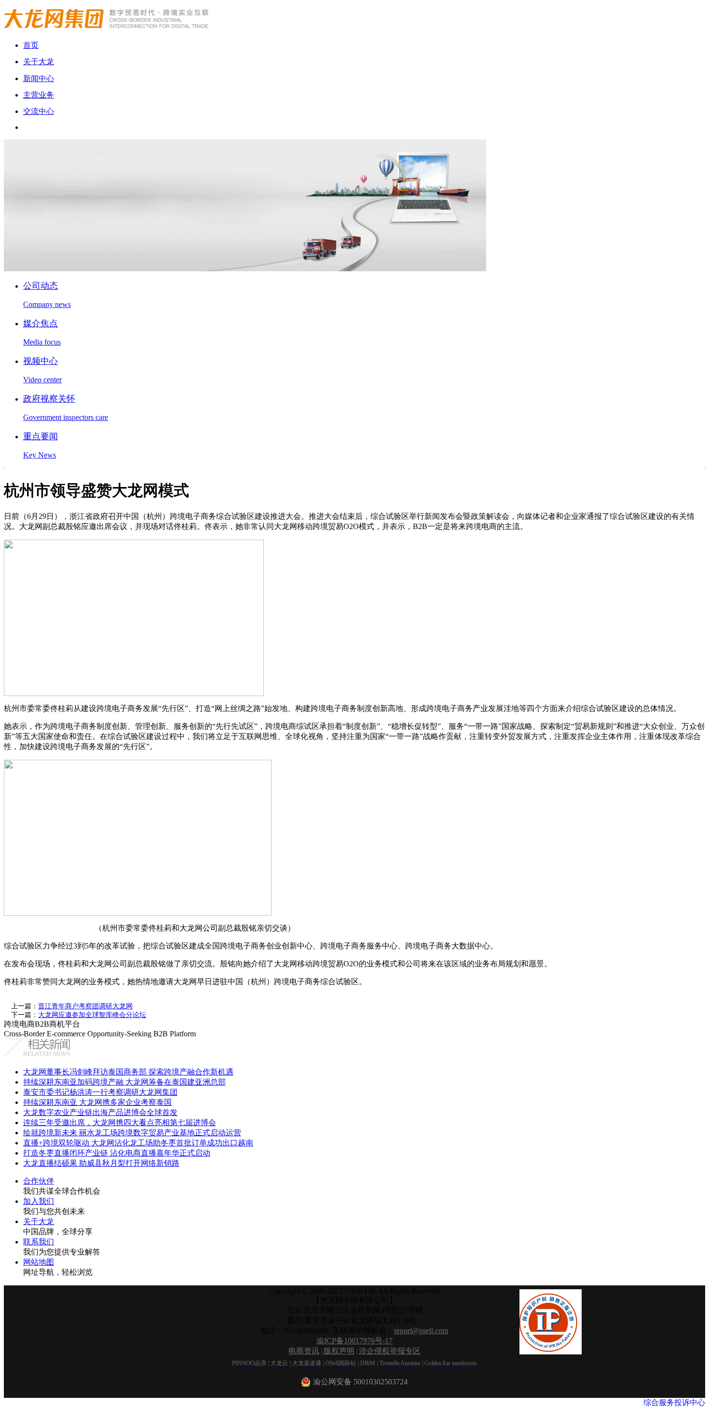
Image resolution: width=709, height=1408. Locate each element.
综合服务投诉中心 (674, 1402)
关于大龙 (38, 1221)
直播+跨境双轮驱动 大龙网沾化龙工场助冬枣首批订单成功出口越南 (138, 1143)
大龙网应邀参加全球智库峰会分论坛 (92, 1014)
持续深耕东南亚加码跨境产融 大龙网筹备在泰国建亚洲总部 (124, 1082)
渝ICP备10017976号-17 (354, 1341)
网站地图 (38, 1262)
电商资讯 (303, 1351)
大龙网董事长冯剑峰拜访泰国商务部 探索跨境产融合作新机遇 (128, 1072)
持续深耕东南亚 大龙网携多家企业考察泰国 (97, 1102)
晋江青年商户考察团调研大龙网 (85, 1006)
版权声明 (339, 1351)
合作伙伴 (38, 1181)
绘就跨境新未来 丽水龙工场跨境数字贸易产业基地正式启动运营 (132, 1133)
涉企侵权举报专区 (390, 1351)
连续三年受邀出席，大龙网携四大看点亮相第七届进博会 (119, 1122)
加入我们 (38, 1201)
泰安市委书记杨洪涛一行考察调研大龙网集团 (100, 1092)
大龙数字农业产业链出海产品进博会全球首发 (100, 1112)
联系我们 (38, 1242)
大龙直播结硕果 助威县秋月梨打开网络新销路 (101, 1163)
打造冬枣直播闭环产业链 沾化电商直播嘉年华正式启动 (116, 1153)
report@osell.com (421, 1330)
